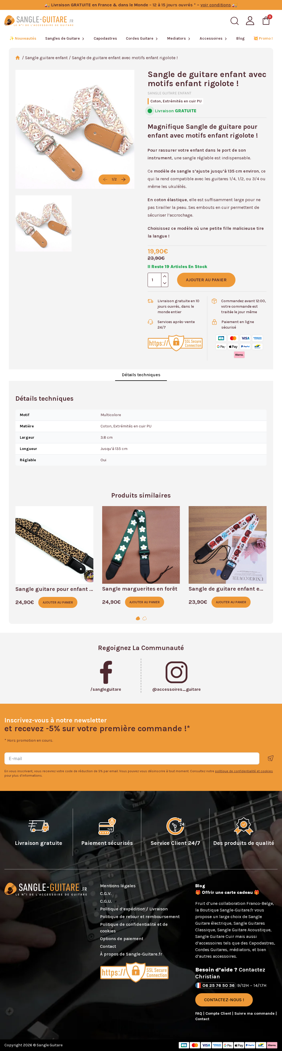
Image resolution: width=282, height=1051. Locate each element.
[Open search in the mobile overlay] (234, 21)
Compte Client (218, 1013)
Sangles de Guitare (62, 38)
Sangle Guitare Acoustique (243, 929)
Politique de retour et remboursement (140, 916)
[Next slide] (123, 179)
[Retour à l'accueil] (38, 20)
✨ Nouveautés (22, 38)
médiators (239, 949)
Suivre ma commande (255, 1013)
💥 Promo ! (263, 38)
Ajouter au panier (206, 279)
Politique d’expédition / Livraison (134, 908)
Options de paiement (121, 938)
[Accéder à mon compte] (250, 20)
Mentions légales (117, 885)
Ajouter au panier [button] (58, 602)
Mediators (176, 38)
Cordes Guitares (211, 949)
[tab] (137, 618)
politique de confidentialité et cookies (244, 771)
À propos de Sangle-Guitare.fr (131, 954)
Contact (108, 946)
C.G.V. (106, 893)
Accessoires (211, 38)
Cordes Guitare (139, 38)
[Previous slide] (105, 179)
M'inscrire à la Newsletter (271, 758)
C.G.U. (106, 901)
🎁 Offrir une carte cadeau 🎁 (227, 892)
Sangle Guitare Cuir (214, 936)
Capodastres (105, 38)
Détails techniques (141, 374)
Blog (240, 38)
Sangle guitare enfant (46, 57)
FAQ (199, 1013)
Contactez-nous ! (224, 999)
